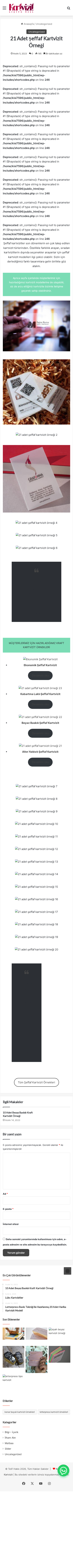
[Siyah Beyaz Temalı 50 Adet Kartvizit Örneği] (59, 1336)
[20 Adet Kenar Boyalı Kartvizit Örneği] (59, 1354)
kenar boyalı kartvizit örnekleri (20, 1412)
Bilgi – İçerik (11, 1432)
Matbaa (9, 1443)
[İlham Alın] (13, 1334)
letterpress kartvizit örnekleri (54, 1412)
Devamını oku (40, 675)
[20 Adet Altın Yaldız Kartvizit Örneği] (36, 1359)
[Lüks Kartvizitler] (36, 1334)
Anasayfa (28, 23)
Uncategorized (44, 23)
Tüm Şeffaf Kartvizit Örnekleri (36, 1082)
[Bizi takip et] (67, 1271)
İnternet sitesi (11, 1224)
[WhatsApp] (63, 1470)
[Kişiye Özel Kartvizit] (21, 7)
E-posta (8, 1208)
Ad (5, 1193)
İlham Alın (10, 1437)
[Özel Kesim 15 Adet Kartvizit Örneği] (13, 1357)
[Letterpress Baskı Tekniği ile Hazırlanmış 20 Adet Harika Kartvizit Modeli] (13, 1383)
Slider (8, 1448)
